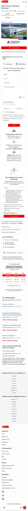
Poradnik (4, 459)
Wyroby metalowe (9, 247)
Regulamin (4, 477)
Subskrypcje (5, 442)
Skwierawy (14, 399)
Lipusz (14, 421)
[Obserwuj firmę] (20, 507)
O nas (3, 434)
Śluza (14, 411)
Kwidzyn (14, 388)
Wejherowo (14, 390)
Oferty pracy (5, 451)
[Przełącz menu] (25, 1)
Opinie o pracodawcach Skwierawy (11, 229)
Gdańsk (14, 376)
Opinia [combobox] (5, 74)
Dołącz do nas (5, 439)
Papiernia (14, 409)
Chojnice (13, 385)
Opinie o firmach (6, 453)
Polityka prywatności (7, 485)
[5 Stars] (14, 104)
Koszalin (14, 381)
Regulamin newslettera (7, 480)
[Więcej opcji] (25, 7)
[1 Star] (4, 104)
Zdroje (14, 404)
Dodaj (14, 125)
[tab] (7, 64)
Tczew (14, 393)
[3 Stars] (9, 104)
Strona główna (5, 226)
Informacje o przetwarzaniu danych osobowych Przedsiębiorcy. (12, 222)
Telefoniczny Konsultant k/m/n (11, 325)
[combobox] (12, 83)
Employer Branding (6, 468)
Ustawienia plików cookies (8, 488)
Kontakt (4, 444)
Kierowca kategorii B (8, 335)
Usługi (3, 471)
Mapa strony (5, 436)
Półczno (14, 416)
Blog (3, 456)
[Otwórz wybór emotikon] (20, 97)
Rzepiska (14, 402)
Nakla (14, 406)
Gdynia (14, 378)
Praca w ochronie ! (8, 304)
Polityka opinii (5, 482)
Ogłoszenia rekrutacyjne (8, 465)
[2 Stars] (6, 104)
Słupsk (14, 383)
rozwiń (24, 51)
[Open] (24, 83)
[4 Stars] (12, 104)
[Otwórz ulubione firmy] (23, 1)
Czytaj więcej (6, 120)
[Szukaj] (4, 507)
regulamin (12, 112)
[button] (21, 11)
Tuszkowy (14, 414)
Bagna (14, 418)
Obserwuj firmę (14, 216)
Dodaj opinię (15, 48)
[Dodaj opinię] (24, 507)
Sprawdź (19, 253)
